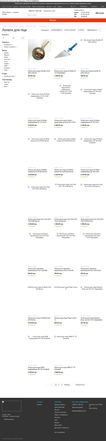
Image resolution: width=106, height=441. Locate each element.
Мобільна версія (9, 419)
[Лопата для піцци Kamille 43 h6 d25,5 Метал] (39, 50)
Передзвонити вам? (49, 11)
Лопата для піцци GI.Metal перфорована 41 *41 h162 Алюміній (37, 122)
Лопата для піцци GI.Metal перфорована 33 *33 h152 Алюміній (90, 122)
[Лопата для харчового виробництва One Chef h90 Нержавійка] (66, 248)
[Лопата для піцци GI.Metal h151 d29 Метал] (39, 297)
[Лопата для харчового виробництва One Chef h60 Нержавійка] (39, 248)
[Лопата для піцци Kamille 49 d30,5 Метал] (92, 50)
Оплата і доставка (25, 6)
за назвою (81, 30)
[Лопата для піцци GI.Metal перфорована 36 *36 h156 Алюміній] (92, 149)
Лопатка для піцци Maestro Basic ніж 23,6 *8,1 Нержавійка (91, 319)
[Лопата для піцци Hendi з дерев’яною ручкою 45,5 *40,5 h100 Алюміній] (66, 100)
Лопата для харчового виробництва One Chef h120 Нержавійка (91, 270)
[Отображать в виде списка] (102, 30)
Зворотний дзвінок (77, 407)
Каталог (53, 20)
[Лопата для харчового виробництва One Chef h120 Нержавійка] (92, 248)
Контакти (49, 6)
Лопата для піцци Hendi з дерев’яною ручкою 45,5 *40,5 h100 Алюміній (64, 122)
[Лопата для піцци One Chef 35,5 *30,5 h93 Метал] (66, 198)
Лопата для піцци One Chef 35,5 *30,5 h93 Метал (65, 220)
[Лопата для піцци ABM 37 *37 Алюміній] (66, 347)
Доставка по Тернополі (62, 427)
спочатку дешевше (70, 30)
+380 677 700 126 (35, 11)
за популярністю (56, 30)
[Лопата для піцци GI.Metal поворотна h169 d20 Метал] (66, 149)
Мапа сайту (58, 425)
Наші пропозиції (7, 6)
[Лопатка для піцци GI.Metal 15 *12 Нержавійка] (66, 50)
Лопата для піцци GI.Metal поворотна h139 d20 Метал (37, 170)
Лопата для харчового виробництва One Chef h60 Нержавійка (37, 270)
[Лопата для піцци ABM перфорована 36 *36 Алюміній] (39, 347)
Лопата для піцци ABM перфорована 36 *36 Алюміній (38, 368)
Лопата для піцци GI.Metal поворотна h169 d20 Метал (63, 170)
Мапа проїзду (93, 408)
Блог (54, 6)
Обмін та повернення (38, 6)
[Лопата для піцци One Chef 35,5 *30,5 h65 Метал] (39, 198)
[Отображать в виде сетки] (99, 30)
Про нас (15, 6)
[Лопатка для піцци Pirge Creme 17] (66, 297)
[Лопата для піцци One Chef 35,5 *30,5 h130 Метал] (92, 198)
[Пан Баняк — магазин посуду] (11, 406)
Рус (74, 6)
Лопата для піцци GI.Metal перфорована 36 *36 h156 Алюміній (90, 171)
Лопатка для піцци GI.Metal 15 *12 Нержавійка (65, 72)
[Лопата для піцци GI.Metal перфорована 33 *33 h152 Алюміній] (92, 100)
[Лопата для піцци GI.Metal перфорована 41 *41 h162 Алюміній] (39, 100)
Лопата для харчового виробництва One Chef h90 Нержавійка (63, 270)
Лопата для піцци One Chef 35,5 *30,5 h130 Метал (92, 220)
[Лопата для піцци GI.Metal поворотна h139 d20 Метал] (39, 149)
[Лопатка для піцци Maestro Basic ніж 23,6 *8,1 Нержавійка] (92, 297)
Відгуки (60, 6)
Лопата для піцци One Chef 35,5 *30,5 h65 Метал (39, 220)
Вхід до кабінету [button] (60, 404)
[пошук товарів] (67, 15)
